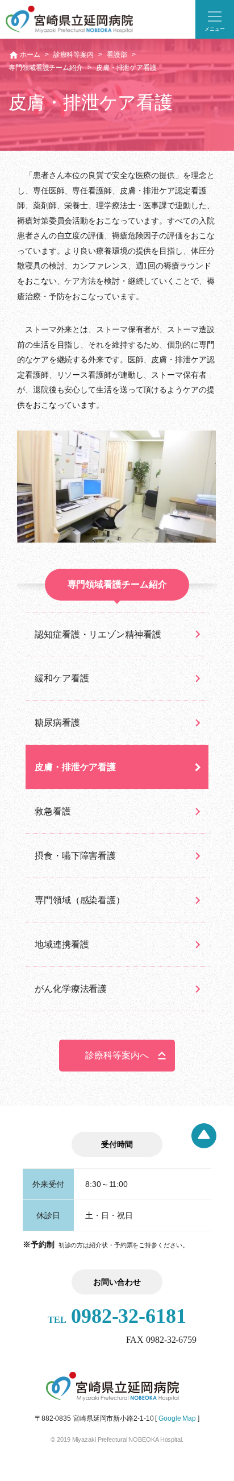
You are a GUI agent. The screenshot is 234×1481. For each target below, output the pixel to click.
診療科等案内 (73, 55)
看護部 (117, 55)
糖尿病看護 (57, 722)
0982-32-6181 (117, 1316)
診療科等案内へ (116, 1055)
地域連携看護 (62, 944)
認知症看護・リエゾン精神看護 (98, 634)
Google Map (177, 1418)
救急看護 (53, 811)
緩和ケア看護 (62, 678)
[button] (214, 19)
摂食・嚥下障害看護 (75, 856)
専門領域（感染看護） (80, 900)
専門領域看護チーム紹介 (46, 68)
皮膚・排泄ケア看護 (75, 767)
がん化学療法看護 (71, 989)
